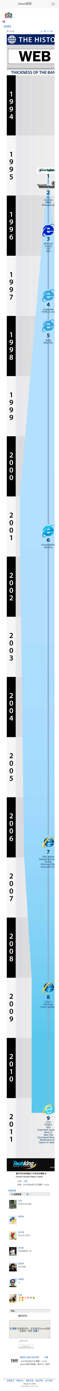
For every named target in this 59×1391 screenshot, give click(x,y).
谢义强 (21, 1232)
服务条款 (30, 1381)
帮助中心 (20, 1381)
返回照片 (7, 26)
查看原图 (12, 1191)
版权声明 (39, 1381)
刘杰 (20, 1201)
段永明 (21, 1264)
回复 (46, 1357)
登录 (14, 1328)
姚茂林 (21, 1217)
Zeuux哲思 (25, 3)
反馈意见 (10, 1381)
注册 (35, 1331)
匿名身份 (24, 1341)
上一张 (43, 31)
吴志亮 (21, 1248)
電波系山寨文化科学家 (29, 1357)
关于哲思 (49, 1381)
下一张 (50, 31)
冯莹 (25, 1181)
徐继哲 (21, 1279)
